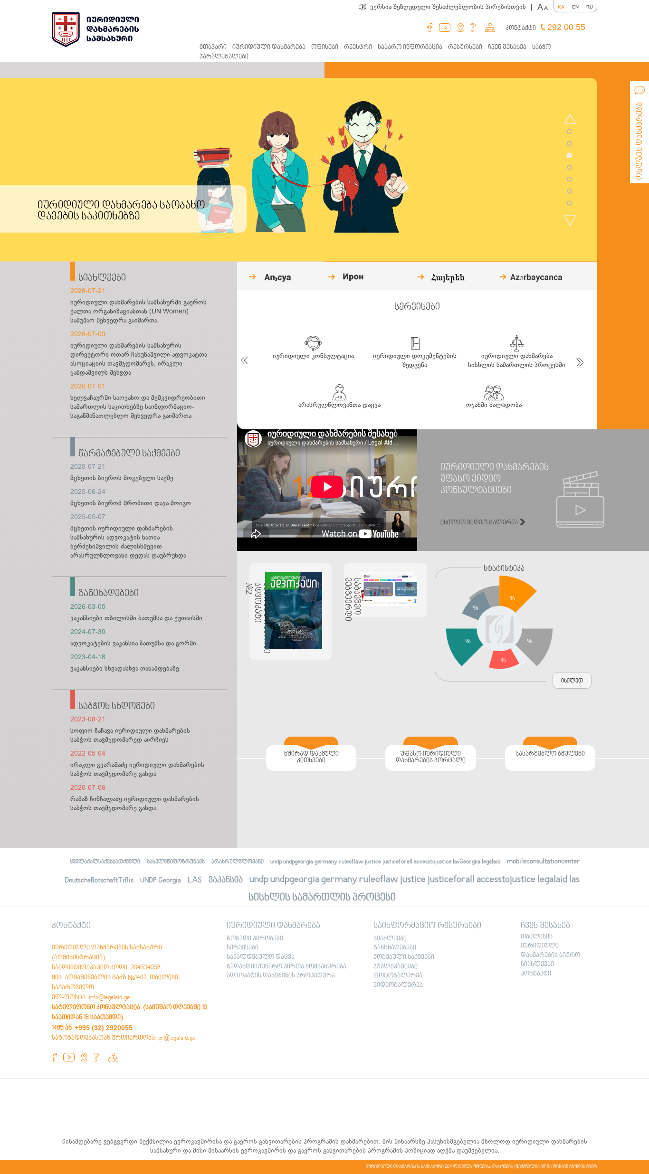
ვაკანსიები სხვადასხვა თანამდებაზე (124, 668)
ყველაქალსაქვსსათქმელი (105, 862)
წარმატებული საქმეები (129, 454)
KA (561, 7)
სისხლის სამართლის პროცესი (322, 897)
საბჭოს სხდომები (116, 706)
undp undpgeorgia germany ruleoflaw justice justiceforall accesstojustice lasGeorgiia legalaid (385, 862)
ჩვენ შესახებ (507, 47)
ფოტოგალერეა (397, 976)
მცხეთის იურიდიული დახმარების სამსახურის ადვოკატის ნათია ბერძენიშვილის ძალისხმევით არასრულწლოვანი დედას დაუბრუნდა (128, 542)
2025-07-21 (87, 466)
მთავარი (213, 47)
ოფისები (324, 47)
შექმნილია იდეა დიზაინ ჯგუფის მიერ (556, 1167)
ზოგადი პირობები (255, 939)
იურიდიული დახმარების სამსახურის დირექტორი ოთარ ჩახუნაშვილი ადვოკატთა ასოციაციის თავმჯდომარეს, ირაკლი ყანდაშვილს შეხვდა (138, 359)
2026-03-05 (87, 606)
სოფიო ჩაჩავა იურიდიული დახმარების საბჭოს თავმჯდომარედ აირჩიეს (130, 735)
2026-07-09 (87, 334)
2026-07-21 (87, 290)
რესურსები (465, 47)
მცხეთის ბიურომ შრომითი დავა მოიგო (130, 503)
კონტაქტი (521, 28)
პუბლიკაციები (395, 967)
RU (589, 7)
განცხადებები (108, 593)
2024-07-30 (87, 631)
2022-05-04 (87, 753)
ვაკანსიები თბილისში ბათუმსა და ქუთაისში (136, 618)
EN (575, 7)
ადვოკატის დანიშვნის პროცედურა (281, 976)
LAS (195, 880)
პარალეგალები (224, 57)
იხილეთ (572, 681)
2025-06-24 (87, 491)
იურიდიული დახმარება (268, 47)
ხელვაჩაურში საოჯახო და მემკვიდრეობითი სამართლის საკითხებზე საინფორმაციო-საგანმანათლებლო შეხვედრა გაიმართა (137, 406)
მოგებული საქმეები (403, 957)
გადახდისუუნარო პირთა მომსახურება (286, 967)
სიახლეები (102, 278)
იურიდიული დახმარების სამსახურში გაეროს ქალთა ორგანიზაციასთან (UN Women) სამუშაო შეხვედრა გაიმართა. (138, 311)
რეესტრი (358, 47)
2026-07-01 (87, 386)
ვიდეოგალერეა (398, 985)
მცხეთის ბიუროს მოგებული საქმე (121, 478)
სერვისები (242, 948)
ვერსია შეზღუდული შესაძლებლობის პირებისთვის (451, 6)
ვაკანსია (226, 880)
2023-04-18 (87, 657)
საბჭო (541, 47)
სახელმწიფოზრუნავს (176, 862)
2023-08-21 (87, 719)
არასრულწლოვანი (237, 862)
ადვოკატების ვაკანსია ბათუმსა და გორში (133, 643)
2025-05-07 (87, 516)
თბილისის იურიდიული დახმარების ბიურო (550, 946)
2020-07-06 (87, 787)
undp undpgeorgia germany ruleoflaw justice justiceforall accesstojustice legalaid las (414, 879)
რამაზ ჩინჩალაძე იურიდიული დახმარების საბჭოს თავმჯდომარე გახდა (134, 804)
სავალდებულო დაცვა (261, 957)
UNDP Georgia (160, 880)
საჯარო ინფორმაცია (410, 47)
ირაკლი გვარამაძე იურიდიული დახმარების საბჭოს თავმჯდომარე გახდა (137, 769)
